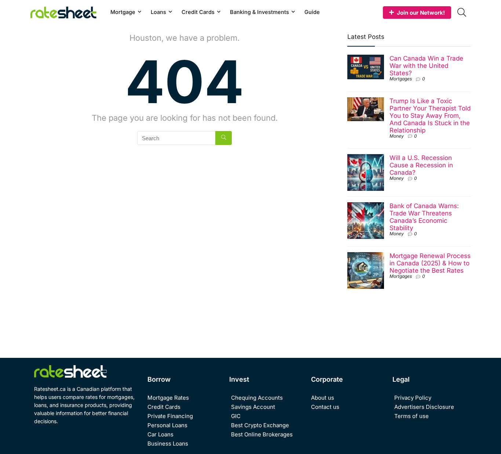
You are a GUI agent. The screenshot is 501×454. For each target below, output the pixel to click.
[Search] (223, 138)
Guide (312, 12)
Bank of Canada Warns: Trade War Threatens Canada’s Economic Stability (424, 217)
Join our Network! (421, 12)
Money (397, 136)
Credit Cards (198, 12)
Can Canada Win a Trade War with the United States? (426, 65)
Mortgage (122, 12)
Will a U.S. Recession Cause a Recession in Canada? (421, 165)
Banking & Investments (259, 12)
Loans (158, 12)
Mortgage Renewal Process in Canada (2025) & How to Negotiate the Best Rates (430, 263)
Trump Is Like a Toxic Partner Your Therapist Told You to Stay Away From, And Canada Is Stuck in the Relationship (430, 115)
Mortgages (401, 78)
